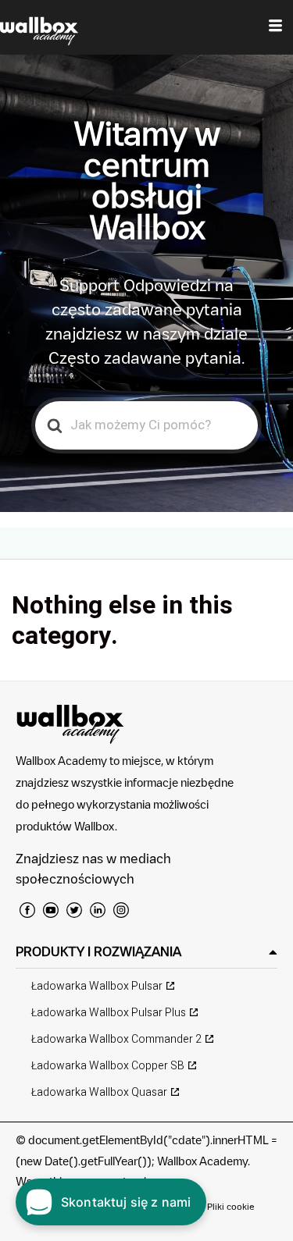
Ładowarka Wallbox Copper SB (107, 1066)
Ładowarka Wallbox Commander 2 (116, 1039)
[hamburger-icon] (275, 27)
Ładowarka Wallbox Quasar (99, 1092)
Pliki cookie (231, 1206)
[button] (146, 952)
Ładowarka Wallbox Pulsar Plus (108, 1013)
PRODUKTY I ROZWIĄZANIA (98, 951)
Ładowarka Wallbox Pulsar (97, 986)
